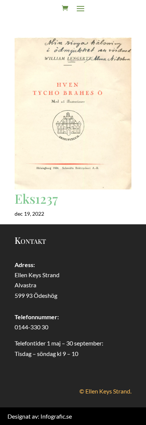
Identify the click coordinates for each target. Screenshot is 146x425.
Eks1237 (36, 198)
